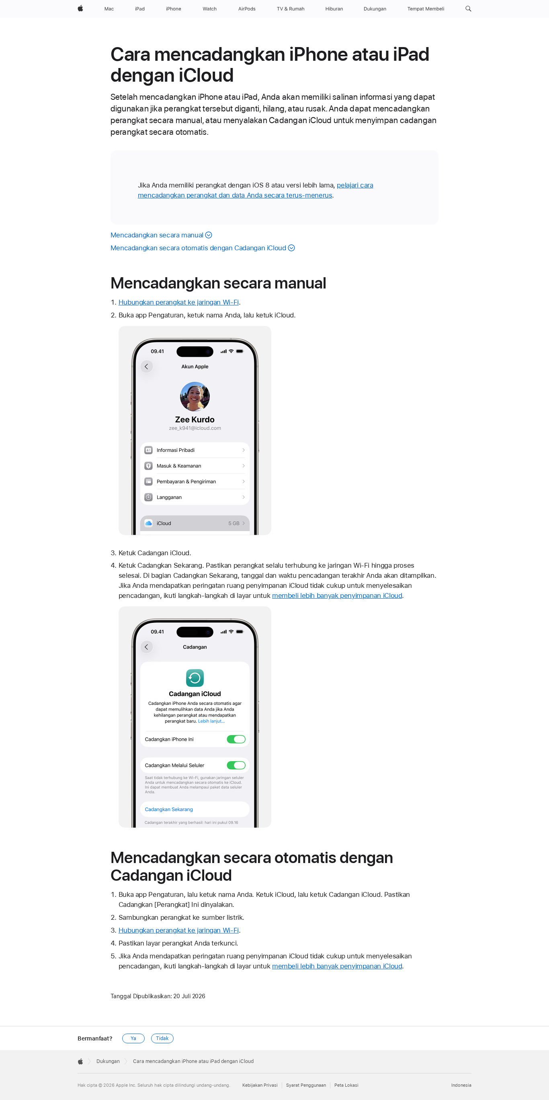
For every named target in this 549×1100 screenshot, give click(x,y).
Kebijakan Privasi (260, 1085)
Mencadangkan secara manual (157, 235)
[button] (468, 9)
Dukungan (108, 1061)
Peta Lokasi (346, 1085)
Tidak (162, 1038)
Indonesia (461, 1085)
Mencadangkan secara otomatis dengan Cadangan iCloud (198, 248)
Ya (133, 1038)
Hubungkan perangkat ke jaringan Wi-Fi (179, 302)
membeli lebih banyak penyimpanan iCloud (337, 595)
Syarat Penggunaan (306, 1085)
